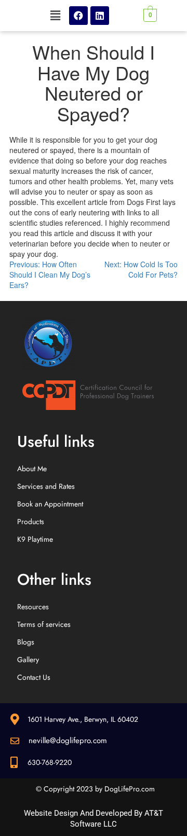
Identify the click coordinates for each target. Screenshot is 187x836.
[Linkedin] (99, 15)
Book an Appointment (50, 504)
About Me (32, 468)
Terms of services (44, 624)
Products (30, 521)
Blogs (25, 642)
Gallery (28, 659)
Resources (33, 606)
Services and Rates (46, 486)
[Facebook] (78, 15)
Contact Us (33, 677)
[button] (55, 15)
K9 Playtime (35, 539)
